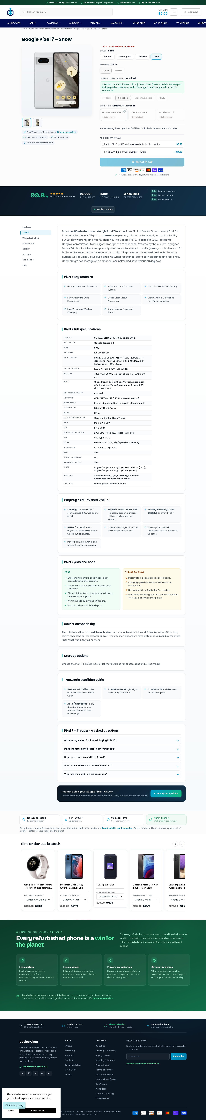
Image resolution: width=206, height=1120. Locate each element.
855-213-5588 (68, 1114)
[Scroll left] (175, 844)
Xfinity (162, 98)
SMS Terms (101, 1084)
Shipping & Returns (105, 1060)
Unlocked (123, 98)
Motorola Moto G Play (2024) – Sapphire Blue (71, 886)
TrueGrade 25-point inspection (117, 828)
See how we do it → (103, 998)
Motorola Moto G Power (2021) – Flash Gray (145, 886)
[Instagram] (29, 1073)
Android (74, 23)
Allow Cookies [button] (37, 1110)
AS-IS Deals (160, 23)
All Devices (13, 23)
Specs (25, 232)
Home (24, 28)
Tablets (95, 23)
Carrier (26, 248)
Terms (89, 1111)
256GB (118, 70)
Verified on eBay (105, 209)
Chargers (139, 23)
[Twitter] (35, 1073)
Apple (32, 23)
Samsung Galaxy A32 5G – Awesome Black (182, 886)
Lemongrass (125, 56)
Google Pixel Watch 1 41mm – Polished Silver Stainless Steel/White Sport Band (38, 887)
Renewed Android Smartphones (44, 28)
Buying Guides (103, 1055)
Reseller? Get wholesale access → (143, 1063)
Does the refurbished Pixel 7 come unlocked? (89, 748)
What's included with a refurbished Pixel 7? (88, 765)
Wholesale (182, 23)
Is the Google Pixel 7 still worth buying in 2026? (90, 740)
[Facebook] (22, 1073)
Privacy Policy (102, 1065)
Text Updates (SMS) (106, 1079)
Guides (68, 1074)
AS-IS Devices (102, 1098)
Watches (116, 23)
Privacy (80, 1111)
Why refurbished (30, 238)
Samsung (52, 23)
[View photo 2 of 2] (37, 122)
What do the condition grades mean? (85, 774)
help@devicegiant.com (86, 1114)
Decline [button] (10, 1110)
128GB (106, 70)
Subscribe (178, 1056)
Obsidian (142, 56)
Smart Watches (73, 1065)
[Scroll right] (182, 844)
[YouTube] (42, 1073)
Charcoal (107, 56)
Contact (98, 1111)
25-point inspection (99, 2)
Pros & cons (28, 243)
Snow (156, 56)
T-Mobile (107, 98)
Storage (26, 254)
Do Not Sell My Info (105, 1074)
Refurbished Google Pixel (72, 28)
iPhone (68, 1046)
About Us (100, 1046)
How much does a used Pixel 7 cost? (84, 757)
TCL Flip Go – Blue (105, 885)
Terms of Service (104, 1069)
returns (127, 2)
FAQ (24, 265)
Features (26, 227)
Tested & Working (105, 1093)
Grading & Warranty (106, 1050)
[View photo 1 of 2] (26, 122)
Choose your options (166, 793)
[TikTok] (49, 1073)
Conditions (28, 259)
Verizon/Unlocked (143, 98)
